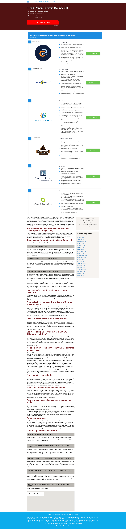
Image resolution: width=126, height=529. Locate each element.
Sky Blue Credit (63, 69)
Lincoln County (80, 273)
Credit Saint (62, 166)
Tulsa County (80, 239)
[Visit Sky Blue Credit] (43, 82)
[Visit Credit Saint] (43, 175)
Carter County (80, 249)
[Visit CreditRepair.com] (43, 202)
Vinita (88, 227)
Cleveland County (81, 257)
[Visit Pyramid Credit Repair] (43, 150)
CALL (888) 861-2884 (43, 22)
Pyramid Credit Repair (65, 138)
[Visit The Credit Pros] (43, 53)
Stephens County (81, 263)
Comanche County (81, 251)
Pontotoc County (81, 245)
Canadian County (81, 241)
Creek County (80, 261)
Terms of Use (59, 525)
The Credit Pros (63, 42)
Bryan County (80, 237)
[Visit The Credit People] (43, 117)
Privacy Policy (66, 525)
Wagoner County (81, 267)
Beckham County (81, 265)
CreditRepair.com (64, 191)
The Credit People (64, 101)
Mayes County (80, 247)
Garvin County (80, 253)
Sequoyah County (81, 269)
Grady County (80, 275)
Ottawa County (80, 259)
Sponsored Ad (56, 25)
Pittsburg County (81, 271)
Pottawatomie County (82, 255)
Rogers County (80, 243)
